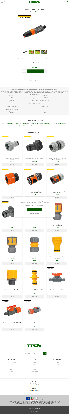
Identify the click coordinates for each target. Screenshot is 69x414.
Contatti (57, 364)
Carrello (34, 369)
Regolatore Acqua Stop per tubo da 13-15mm (34, 323)
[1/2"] (12, 146)
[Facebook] (31, 384)
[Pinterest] (33, 384)
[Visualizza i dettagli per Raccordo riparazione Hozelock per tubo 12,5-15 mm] (34, 244)
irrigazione (9, 123)
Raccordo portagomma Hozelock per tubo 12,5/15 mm (12, 257)
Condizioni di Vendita (11, 362)
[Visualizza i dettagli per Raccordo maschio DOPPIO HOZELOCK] (34, 277)
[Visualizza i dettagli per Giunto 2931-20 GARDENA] (12, 211)
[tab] (29, 85)
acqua (54, 123)
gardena (25, 123)
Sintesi (36, 410)
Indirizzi (34, 367)
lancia (38, 123)
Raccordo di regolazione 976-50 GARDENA (57, 290)
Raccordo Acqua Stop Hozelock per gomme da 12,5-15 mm (57, 224)
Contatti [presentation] (40, 85)
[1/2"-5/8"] (57, 146)
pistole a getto (61, 123)
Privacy (11, 371)
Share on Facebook (33, 80)
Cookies (11, 369)
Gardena (37, 11)
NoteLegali (11, 374)
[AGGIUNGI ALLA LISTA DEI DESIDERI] (45, 71)
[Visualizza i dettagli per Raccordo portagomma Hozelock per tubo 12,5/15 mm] (12, 244)
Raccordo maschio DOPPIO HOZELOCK (34, 289)
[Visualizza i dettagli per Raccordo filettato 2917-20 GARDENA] (12, 178)
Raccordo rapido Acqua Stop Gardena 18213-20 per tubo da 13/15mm (34, 191)
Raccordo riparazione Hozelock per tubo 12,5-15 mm (34, 257)
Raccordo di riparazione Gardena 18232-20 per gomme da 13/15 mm (57, 159)
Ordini (34, 364)
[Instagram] (36, 384)
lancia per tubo (45, 125)
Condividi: (34, 78)
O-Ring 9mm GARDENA (34, 224)
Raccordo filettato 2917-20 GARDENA (12, 191)
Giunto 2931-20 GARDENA (12, 224)
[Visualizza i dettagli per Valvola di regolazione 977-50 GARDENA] (12, 310)
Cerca (57, 362)
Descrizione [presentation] (29, 85)
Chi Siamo (11, 367)
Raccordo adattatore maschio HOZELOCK (57, 257)
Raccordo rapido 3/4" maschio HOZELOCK (12, 290)
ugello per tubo (27, 125)
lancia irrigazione (46, 123)
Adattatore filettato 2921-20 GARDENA (34, 158)
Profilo (34, 362)
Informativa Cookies (34, 213)
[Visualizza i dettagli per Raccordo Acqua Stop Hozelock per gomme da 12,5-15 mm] (57, 211)
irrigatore (32, 123)
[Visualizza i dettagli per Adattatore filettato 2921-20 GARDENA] (34, 146)
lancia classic (36, 125)
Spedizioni (11, 364)
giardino (17, 123)
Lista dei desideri (34, 371)
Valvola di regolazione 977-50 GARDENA (12, 322)
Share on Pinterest (35, 80)
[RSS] (38, 384)
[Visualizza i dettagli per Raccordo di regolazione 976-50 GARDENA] (57, 277)
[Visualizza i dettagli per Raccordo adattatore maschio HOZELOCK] (57, 244)
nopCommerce (37, 408)
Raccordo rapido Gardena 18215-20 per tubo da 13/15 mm (57, 191)
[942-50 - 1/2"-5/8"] (34, 310)
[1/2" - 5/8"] (57, 178)
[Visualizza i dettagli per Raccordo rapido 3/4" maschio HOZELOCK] (12, 277)
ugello (20, 125)
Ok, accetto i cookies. (34, 209)
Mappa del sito (57, 367)
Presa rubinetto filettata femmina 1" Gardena (12, 159)
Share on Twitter (31, 80)
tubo (3, 123)
